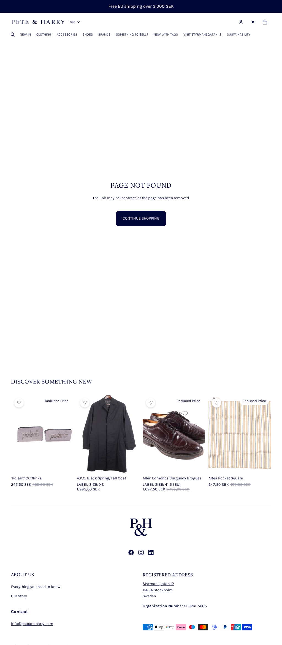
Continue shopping (141, 218)
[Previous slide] (15, 434)
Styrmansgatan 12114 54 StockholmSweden (158, 589)
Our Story (19, 596)
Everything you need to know (35, 586)
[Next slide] (69, 434)
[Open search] (13, 34)
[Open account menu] (241, 22)
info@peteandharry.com (32, 623)
